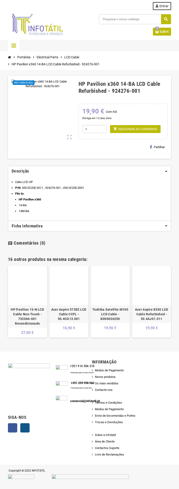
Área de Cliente (105, 441)
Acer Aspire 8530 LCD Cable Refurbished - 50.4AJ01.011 (151, 314)
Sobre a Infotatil (105, 435)
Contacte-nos (104, 390)
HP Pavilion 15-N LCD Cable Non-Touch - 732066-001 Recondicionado (27, 316)
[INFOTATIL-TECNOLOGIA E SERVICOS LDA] (37, 25)
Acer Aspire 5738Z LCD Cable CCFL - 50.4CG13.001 (68, 314)
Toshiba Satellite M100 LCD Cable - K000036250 (110, 314)
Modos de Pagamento (109, 370)
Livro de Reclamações (109, 454)
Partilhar (159, 147)
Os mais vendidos (106, 383)
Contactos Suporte (107, 448)
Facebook (12, 427)
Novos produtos (105, 377)
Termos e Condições (108, 402)
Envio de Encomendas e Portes (115, 415)
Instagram (25, 427)
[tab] (89, 171)
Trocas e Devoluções (109, 422)
